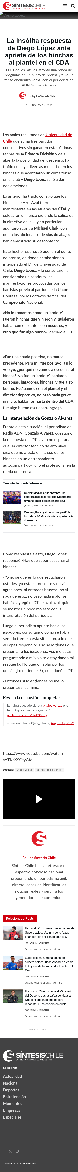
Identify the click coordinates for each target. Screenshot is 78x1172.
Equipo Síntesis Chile (43, 96)
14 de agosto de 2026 (39, 1016)
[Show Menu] (65, 6)
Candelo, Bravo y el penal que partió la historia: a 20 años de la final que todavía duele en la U (48, 516)
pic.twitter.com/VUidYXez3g (27, 715)
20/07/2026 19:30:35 (36, 506)
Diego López (24, 770)
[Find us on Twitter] (10, 1151)
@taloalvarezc (52, 705)
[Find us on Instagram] (17, 1151)
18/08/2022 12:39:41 (39, 105)
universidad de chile (49, 770)
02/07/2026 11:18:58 (36, 525)
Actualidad (12, 1077)
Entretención (14, 1097)
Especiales (12, 1117)
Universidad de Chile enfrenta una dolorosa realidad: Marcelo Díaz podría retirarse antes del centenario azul (47, 497)
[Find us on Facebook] (4, 1151)
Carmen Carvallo (39, 943)
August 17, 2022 (62, 723)
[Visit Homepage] (24, 6)
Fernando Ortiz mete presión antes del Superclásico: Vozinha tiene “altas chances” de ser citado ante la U (50, 932)
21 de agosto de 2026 (39, 949)
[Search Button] (73, 6)
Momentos (12, 1104)
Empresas (11, 1111)
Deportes (11, 1090)
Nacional (10, 1083)
